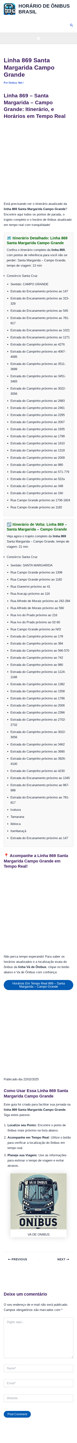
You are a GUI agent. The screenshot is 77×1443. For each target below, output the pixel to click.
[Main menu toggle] (38, 38)
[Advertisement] (38, 161)
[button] (71, 25)
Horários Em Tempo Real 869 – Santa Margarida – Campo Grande (38, 985)
